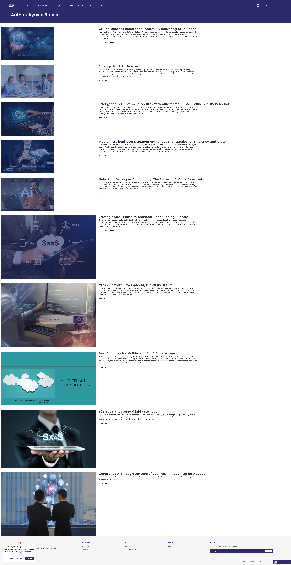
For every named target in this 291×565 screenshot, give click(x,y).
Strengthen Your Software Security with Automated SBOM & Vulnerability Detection (164, 104)
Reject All (19, 558)
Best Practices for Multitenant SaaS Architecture (137, 353)
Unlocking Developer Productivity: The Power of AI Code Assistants (151, 179)
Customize (10, 558)
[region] (19, 553)
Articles (127, 546)
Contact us (172, 546)
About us (81, 5)
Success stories (44, 5)
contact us (272, 6)
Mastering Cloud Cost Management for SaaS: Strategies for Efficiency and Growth (163, 142)
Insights (58, 5)
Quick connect (284, 562)
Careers (69, 5)
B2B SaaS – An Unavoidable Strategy (128, 412)
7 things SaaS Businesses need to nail (129, 66)
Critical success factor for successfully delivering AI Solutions (147, 29)
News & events (96, 5)
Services (30, 5)
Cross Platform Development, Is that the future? (136, 285)
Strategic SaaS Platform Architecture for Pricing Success (144, 217)
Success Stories (130, 550)
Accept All (29, 558)
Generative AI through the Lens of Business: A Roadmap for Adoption (153, 474)
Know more (104, 42)
